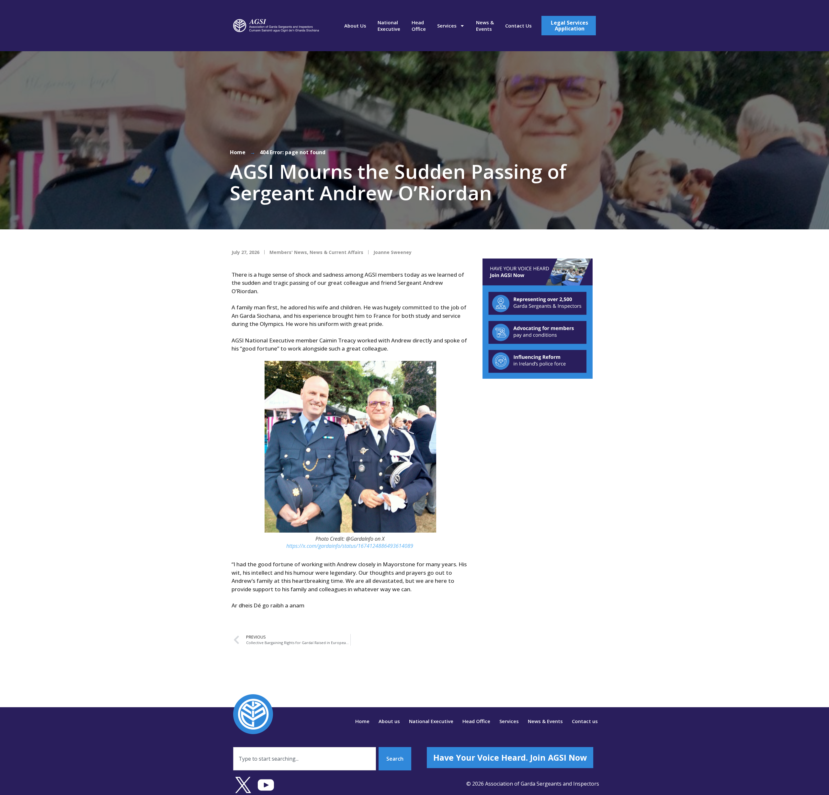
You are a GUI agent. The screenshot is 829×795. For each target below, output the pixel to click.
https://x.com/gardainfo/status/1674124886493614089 (349, 545)
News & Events (485, 25)
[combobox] (304, 758)
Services (447, 25)
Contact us (518, 25)
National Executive (389, 25)
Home (237, 152)
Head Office (419, 25)
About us (355, 25)
